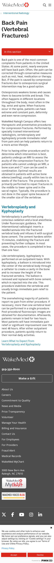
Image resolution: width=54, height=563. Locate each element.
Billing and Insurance (14, 428)
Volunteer (7, 417)
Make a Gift (27, 378)
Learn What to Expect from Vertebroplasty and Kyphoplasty (21, 342)
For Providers (10, 445)
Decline (40, 555)
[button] (50, 5)
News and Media (11, 406)
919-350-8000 (11, 369)
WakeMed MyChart (13, 461)
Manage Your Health (14, 422)
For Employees (10, 439)
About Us (7, 389)
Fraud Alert (8, 450)
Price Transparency (13, 411)
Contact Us (8, 433)
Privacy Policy (8, 548)
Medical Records (11, 456)
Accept (14, 555)
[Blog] (14, 498)
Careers (6, 395)
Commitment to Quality (16, 400)
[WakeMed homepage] (22, 5)
